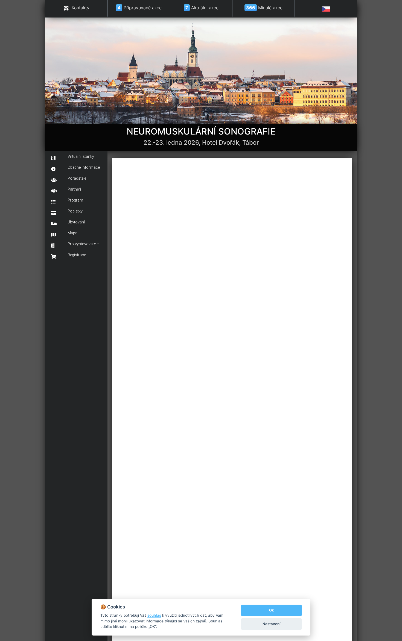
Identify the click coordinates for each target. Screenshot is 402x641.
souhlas (154, 615)
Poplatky (75, 211)
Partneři (74, 189)
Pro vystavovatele (83, 244)
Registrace (77, 255)
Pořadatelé (77, 178)
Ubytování (76, 222)
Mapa (72, 233)
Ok (271, 610)
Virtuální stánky (81, 156)
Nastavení (271, 624)
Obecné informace (84, 167)
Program (75, 200)
